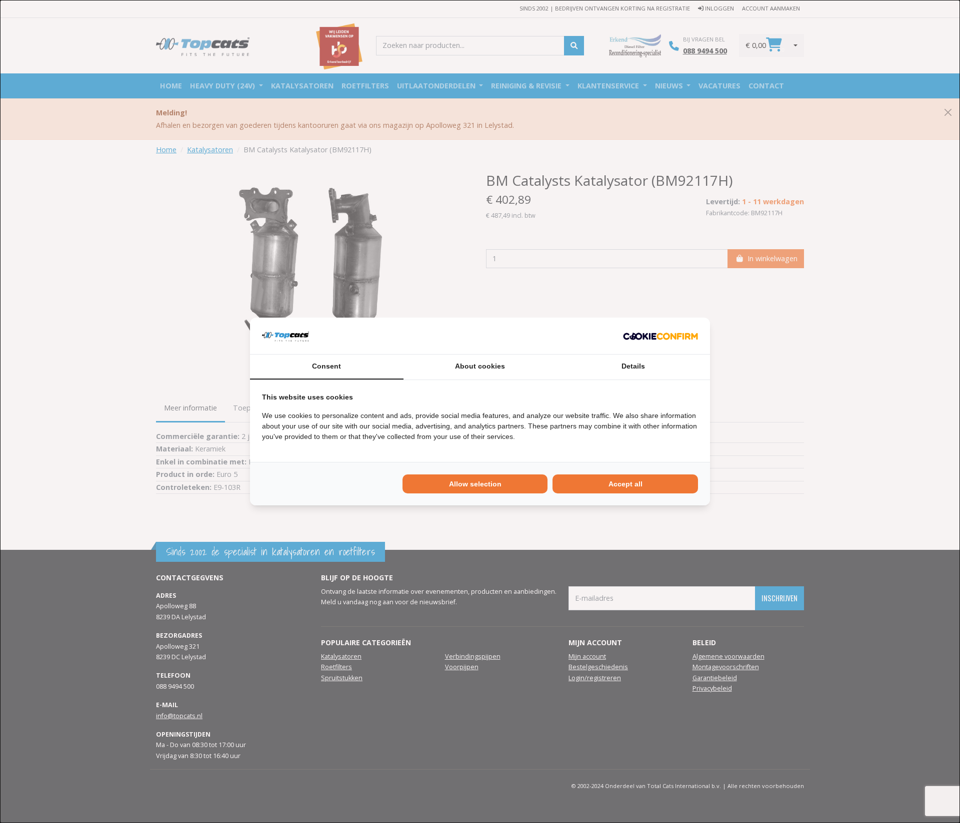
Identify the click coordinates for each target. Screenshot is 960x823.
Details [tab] (633, 366)
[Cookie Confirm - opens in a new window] (660, 336)
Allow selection (475, 484)
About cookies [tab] (480, 366)
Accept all (625, 484)
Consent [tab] (326, 366)
